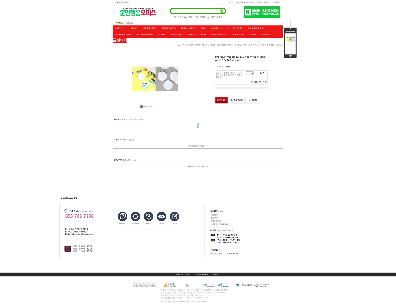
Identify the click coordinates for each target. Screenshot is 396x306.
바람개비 (197, 17)
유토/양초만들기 (176, 34)
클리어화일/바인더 (168, 28)
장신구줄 (205, 17)
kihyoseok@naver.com (198, 298)
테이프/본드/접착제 (235, 28)
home (178, 45)
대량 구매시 (215, 218)
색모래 (212, 17)
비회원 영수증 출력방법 (133, 23)
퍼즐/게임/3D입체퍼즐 (197, 34)
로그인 (231, 2)
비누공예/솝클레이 (218, 34)
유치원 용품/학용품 (123, 34)
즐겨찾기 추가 (124, 2)
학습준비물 (265, 34)
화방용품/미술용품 (255, 28)
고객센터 (276, 2)
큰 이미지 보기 (148, 106)
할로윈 (219, 17)
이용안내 (188, 274)
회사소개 (179, 274)
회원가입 (239, 2)
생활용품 (252, 34)
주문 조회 (214, 215)
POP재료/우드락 (237, 34)
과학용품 (161, 34)
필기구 (204, 28)
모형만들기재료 (208, 45)
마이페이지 (249, 2)
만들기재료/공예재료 (144, 34)
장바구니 (258, 2)
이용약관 (214, 274)
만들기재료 (188, 17)
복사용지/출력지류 (188, 28)
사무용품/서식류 (150, 28)
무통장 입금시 (216, 221)
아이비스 (134, 28)
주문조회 (267, 2)
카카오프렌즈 (120, 28)
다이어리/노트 (217, 28)
